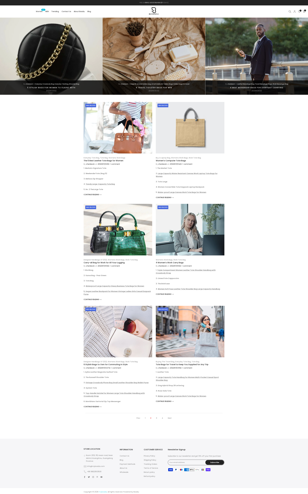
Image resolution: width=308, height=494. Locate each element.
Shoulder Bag (74, 84)
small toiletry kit (157, 84)
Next (170, 418)
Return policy (149, 472)
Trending (55, 11)
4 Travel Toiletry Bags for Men (154, 87)
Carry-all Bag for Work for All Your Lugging (104, 262)
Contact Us (66, 11)
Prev (138, 418)
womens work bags (117, 158)
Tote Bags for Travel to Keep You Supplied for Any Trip (182, 364)
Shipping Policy (150, 460)
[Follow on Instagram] (93, 477)
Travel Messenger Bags (263, 84)
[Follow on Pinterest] (97, 477)
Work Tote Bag (195, 158)
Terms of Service (151, 468)
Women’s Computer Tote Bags (171, 160)
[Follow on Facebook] (85, 477)
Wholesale (124, 472)
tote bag (104, 158)
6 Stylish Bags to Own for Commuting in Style (106, 364)
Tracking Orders (150, 464)
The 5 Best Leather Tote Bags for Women (103, 160)
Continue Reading (92, 194)
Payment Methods (127, 464)
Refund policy (149, 476)
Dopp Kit (133, 84)
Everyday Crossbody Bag (44, 84)
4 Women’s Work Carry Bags (170, 262)
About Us (123, 468)
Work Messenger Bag (280, 84)
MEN (47, 11)
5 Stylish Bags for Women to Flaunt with (51, 87)
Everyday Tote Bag (61, 84)
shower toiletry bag (144, 84)
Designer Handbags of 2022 (95, 260)
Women (40, 11)
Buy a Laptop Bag (163, 158)
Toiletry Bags (168, 84)
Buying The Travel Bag (165, 361)
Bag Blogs (90, 105)
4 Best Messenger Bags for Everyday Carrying (256, 87)
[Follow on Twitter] (89, 477)
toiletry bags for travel (181, 84)
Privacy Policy (149, 456)
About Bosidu (79, 11)
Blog (89, 11)
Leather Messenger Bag (245, 84)
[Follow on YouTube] (101, 477)
